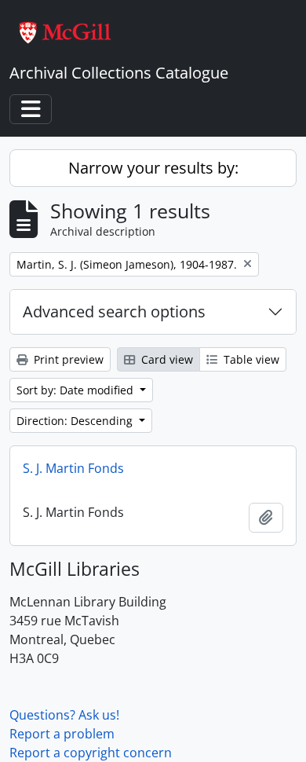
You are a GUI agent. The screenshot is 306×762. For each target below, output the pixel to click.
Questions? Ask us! (64, 715)
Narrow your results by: (153, 167)
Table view (249, 359)
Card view (165, 359)
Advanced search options (114, 311)
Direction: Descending (76, 420)
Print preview (67, 359)
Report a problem (62, 733)
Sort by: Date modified (76, 390)
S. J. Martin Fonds (73, 468)
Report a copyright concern (90, 752)
